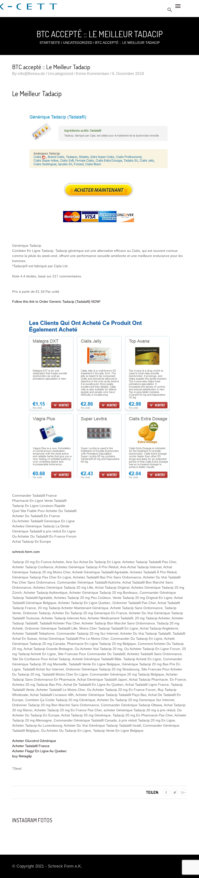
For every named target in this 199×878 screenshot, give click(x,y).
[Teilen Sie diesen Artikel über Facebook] (166, 792)
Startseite (50, 43)
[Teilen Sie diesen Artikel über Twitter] (174, 792)
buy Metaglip (22, 756)
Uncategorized (77, 43)
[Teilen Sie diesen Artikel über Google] (183, 792)
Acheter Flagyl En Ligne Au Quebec (39, 751)
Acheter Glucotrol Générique (34, 741)
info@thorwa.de (31, 74)
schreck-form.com (26, 552)
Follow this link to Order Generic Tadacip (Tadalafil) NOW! (56, 301)
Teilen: (152, 792)
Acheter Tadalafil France (31, 746)
